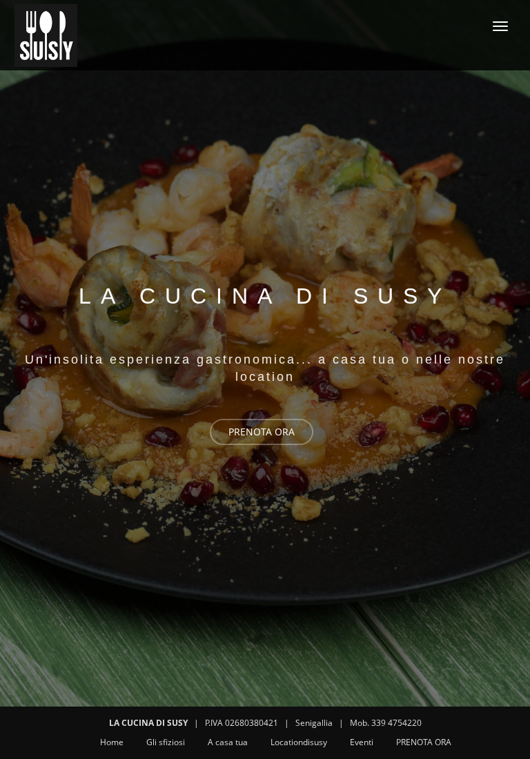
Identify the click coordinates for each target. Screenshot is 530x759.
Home (112, 742)
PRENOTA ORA (423, 742)
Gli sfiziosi (165, 742)
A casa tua (228, 742)
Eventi (361, 742)
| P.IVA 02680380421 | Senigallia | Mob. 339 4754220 (265, 723)
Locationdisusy (299, 742)
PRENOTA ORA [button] (261, 431)
